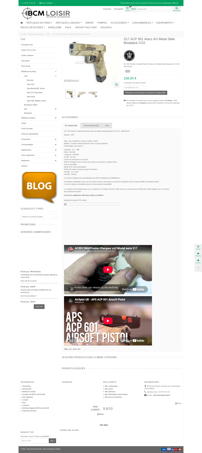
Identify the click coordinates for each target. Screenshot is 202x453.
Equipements (164, 23)
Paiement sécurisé (28, 411)
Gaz (25, 109)
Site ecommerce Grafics (51, 449)
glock (75, 349)
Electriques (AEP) (30, 105)
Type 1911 (30, 84)
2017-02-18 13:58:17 (28, 294)
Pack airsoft (25, 66)
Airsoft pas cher (86, 27)
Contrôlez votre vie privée (69, 430)
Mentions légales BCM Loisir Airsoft (35, 408)
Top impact (25, 61)
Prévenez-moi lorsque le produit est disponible (145, 92)
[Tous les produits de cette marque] (152, 54)
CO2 (25, 76)
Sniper (89, 23)
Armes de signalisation (29, 134)
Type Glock (31, 97)
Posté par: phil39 (28, 285)
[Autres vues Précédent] (63, 95)
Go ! (52, 441)
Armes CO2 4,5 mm (28, 50)
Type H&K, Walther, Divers (36, 101)
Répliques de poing (39, 23)
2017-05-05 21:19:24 (28, 279)
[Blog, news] (39, 187)
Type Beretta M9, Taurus (36, 88)
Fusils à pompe (27, 129)
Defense (24, 166)
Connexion (107, 9)
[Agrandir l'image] (116, 85)
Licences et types (32, 209)
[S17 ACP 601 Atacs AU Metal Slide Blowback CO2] (70, 94)
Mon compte (109, 382)
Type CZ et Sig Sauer (35, 93)
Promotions (28, 224)
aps (79, 349)
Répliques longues (68, 23)
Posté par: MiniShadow (31, 270)
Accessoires (119, 23)
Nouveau (106, 27)
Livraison (25, 405)
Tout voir (39, 306)
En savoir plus (71, 125)
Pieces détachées (31, 27)
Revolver (30, 80)
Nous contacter (47, 3)
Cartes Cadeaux (27, 55)
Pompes (102, 23)
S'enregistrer (118, 9)
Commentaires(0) (91, 125)
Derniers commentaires (36, 232)
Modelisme (54, 27)
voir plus (104, 425)
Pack (68, 27)
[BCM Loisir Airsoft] (46, 13)
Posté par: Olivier (28, 300)
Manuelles (28, 113)
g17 (70, 349)
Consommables (141, 23)
